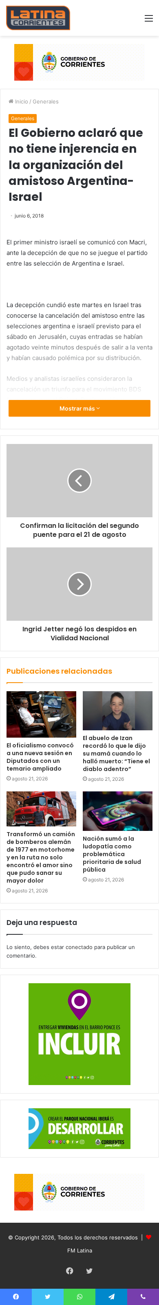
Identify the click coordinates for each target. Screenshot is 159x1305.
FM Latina (79, 1250)
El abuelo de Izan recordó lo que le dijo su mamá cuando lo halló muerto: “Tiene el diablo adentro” (116, 753)
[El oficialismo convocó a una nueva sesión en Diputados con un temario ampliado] (41, 714)
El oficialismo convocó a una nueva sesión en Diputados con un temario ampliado (40, 757)
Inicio (20, 101)
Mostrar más (78, 408)
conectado (79, 947)
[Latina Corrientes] (38, 18)
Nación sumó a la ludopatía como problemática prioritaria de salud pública (112, 854)
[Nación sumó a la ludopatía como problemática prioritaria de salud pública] (117, 810)
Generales (46, 101)
